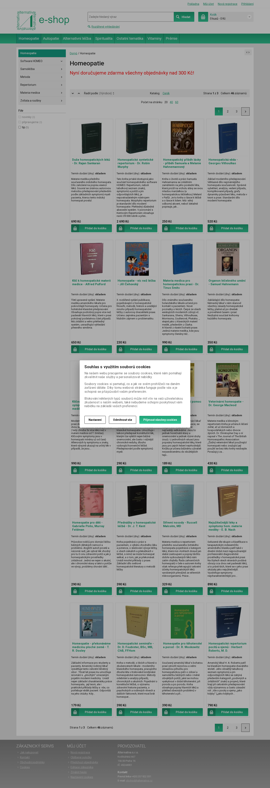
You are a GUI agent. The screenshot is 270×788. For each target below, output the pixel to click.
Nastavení (95, 419)
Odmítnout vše (122, 419)
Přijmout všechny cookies (160, 419)
